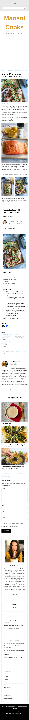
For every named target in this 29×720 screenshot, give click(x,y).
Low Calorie (18, 70)
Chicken (6, 676)
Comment (4, 488)
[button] (7, 186)
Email (3, 511)
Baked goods (7, 671)
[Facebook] (13, 608)
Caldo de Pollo (7, 631)
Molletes (16, 334)
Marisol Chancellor (20, 351)
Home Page (14, 594)
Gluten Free (9, 70)
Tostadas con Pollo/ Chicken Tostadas (13, 625)
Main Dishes (7, 687)
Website (3, 517)
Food (13, 711)
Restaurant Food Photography (13, 713)
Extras (5, 682)
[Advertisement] (14, 54)
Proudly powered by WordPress (9, 706)
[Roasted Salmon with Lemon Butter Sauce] (14, 101)
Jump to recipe (4, 103)
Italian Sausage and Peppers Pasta (12, 620)
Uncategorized (12, 72)
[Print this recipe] (3, 216)
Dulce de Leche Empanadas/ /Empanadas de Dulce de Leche (7, 475)
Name (3, 505)
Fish (2, 70)
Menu (15, 3)
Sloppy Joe (7, 622)
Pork (5, 690)
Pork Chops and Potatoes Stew (12, 628)
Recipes (18, 711)
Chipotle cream (6, 423)
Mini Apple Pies (22, 473)
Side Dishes (7, 693)
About (8, 711)
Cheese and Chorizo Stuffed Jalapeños (13, 445)
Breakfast (6, 673)
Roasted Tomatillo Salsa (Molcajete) (12, 466)
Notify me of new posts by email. (10, 526)
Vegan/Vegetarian (8, 698)
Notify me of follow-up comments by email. (13, 523)
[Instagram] (15, 608)
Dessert (6, 679)
